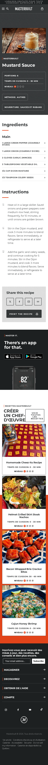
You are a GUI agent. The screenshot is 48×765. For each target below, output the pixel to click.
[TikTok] (42, 709)
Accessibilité (17, 743)
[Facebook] (18, 709)
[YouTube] (30, 709)
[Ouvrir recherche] (7, 8)
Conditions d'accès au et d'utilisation (29, 740)
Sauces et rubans (31, 107)
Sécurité (28, 743)
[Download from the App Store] (34, 356)
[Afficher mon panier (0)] (42, 8)
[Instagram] (5, 709)
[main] (24, 327)
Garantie (7, 743)
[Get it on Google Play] (13, 356)
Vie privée (7, 740)
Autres (21, 97)
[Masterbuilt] (24, 9)
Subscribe (38, 661)
